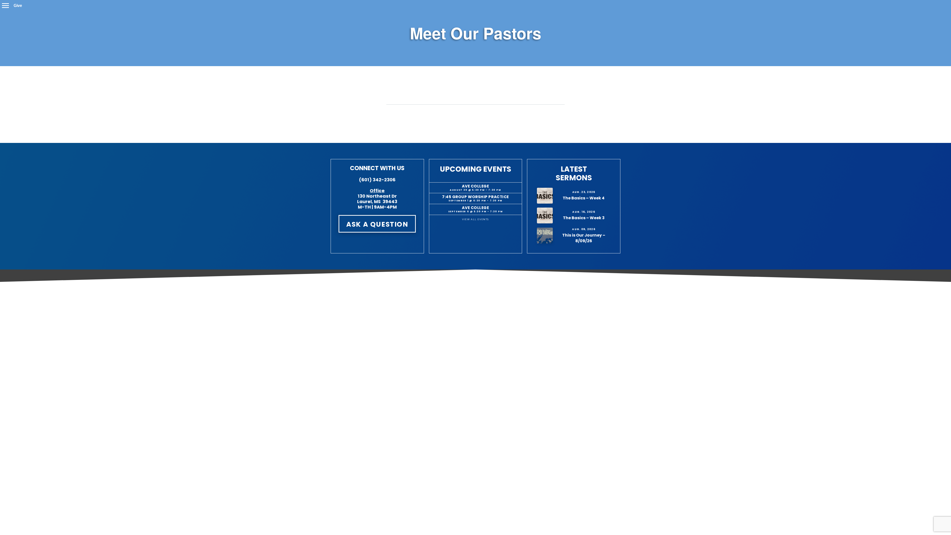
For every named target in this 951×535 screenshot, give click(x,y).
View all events (475, 219)
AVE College (475, 186)
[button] (5, 5)
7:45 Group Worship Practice (475, 196)
